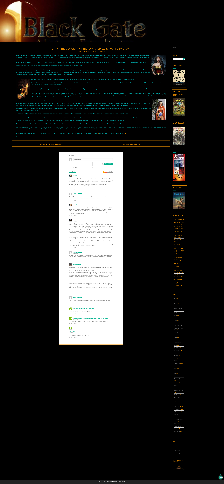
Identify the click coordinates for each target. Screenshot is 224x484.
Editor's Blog (176, 332)
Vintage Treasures (177, 426)
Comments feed (177, 450)
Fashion (175, 337)
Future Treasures (177, 342)
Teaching (176, 417)
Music (175, 365)
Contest (175, 323)
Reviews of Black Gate (178, 390)
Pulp (175, 385)
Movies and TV (177, 363)
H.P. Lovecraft (176, 350)
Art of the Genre (22, 137)
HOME (174, 47)
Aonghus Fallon (177, 256)
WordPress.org (177, 453)
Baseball (176, 303)
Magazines (176, 360)
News (175, 373)
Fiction (175, 340)
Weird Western (177, 431)
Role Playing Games (178, 399)
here (98, 133)
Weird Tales (176, 428)
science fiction (177, 404)
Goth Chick (176, 347)
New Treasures (177, 371)
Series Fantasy (177, 406)
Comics (33, 137)
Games (175, 345)
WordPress (114, 481)
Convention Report (178, 325)
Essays (175, 334)
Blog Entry (28, 137)
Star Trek (176, 414)
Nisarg (123, 481)
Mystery (175, 368)
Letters (175, 358)
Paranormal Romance (178, 378)
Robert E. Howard (177, 397)
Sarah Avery (75, 264)
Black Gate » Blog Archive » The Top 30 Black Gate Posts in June (86, 308)
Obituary (176, 376)
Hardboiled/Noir (177, 353)
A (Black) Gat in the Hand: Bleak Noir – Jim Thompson (179, 235)
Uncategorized (177, 423)
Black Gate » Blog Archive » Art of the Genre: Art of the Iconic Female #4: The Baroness (90, 318)
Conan (175, 320)
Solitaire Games (177, 411)
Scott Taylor (94, 51)
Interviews (176, 355)
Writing (175, 434)
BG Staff (175, 306)
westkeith (75, 175)
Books (175, 315)
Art (174, 298)
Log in (175, 445)
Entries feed (176, 448)
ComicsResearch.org (101, 290)
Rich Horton (176, 394)
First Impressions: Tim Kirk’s (178, 265)
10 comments (102, 51)
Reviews (175, 388)
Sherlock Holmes (177, 409)
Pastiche (176, 382)
